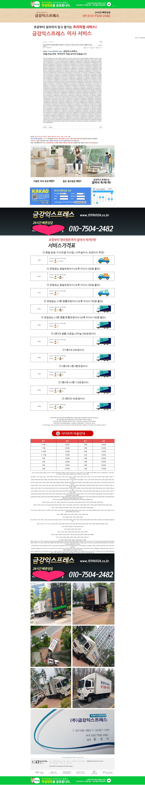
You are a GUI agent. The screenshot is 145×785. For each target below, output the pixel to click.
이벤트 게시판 (80, 757)
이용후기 (74, 757)
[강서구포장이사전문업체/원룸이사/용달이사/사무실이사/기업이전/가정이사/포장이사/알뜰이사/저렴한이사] (44, 127)
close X (113, 6)
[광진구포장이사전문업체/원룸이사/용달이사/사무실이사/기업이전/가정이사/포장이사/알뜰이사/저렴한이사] (50, 127)
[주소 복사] (100, 45)
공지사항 (64, 757)
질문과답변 (69, 757)
